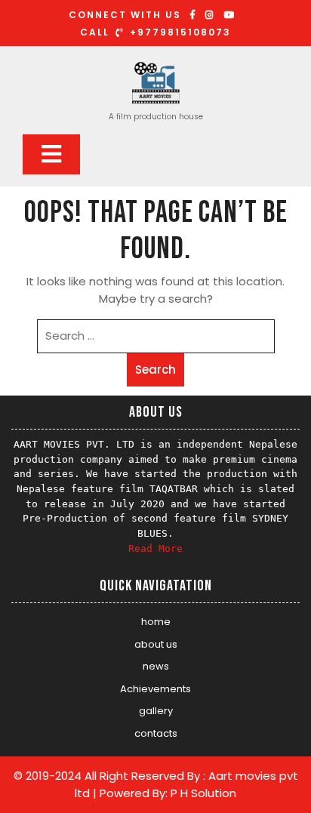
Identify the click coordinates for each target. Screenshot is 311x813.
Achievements (155, 689)
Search (155, 369)
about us (155, 644)
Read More (155, 548)
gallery (156, 711)
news (156, 666)
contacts (155, 733)
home (156, 621)
